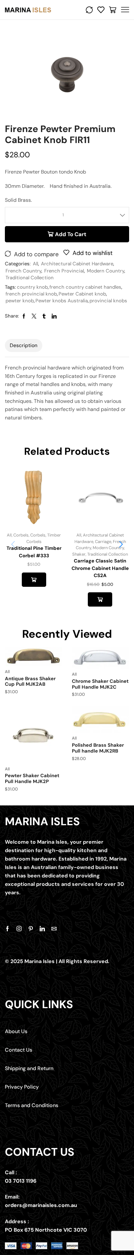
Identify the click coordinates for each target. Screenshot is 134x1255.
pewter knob (20, 300)
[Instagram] (19, 928)
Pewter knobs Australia (61, 300)
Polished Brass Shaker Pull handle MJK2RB (98, 748)
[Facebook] (7, 928)
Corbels (21, 535)
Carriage (103, 541)
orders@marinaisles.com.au (41, 1205)
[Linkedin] (42, 928)
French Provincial (64, 271)
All (35, 263)
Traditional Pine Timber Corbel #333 (34, 552)
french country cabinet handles (85, 287)
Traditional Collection (30, 277)
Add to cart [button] (34, 580)
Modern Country (105, 271)
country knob (32, 287)
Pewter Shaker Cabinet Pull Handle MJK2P (32, 778)
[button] (121, 544)
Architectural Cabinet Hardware (77, 263)
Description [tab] (23, 345)
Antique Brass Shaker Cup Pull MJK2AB (30, 681)
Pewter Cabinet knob (82, 294)
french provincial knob (31, 294)
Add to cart (70, 234)
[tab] (23, 345)
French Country (23, 271)
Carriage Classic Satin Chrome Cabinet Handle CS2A (100, 568)
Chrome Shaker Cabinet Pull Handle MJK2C (100, 684)
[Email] (54, 928)
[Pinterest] (30, 928)
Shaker (79, 554)
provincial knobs (108, 300)
